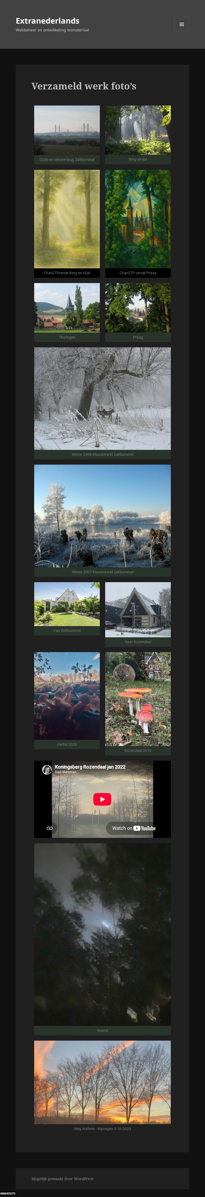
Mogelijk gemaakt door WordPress (62, 1178)
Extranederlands (47, 20)
